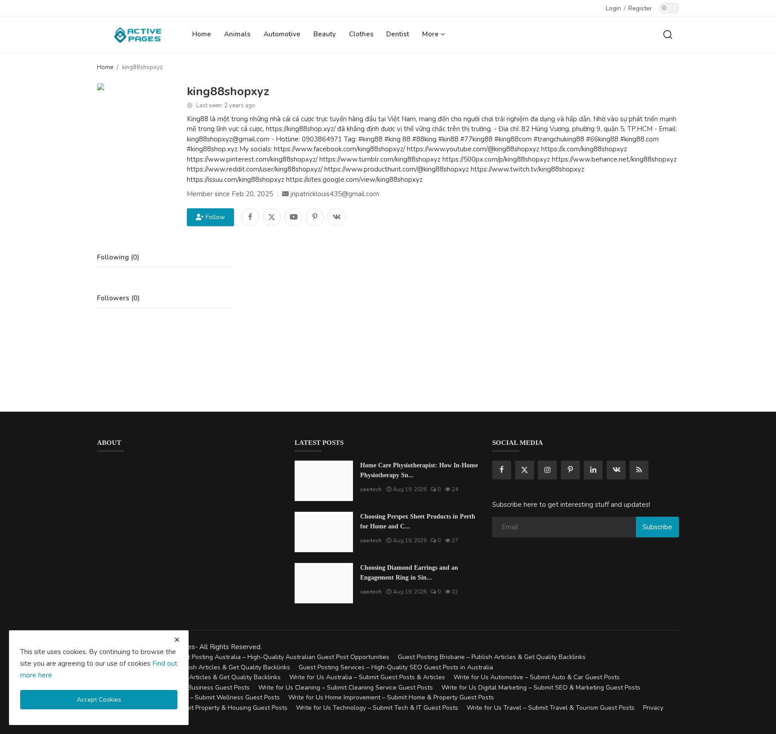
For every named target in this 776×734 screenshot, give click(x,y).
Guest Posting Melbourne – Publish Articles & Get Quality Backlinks (193, 667)
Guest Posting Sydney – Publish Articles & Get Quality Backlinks (189, 677)
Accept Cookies (99, 699)
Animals (237, 34)
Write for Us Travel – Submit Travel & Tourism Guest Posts (551, 707)
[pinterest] (570, 470)
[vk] (616, 470)
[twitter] (524, 470)
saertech (371, 489)
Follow (213, 217)
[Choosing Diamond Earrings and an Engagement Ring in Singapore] (324, 583)
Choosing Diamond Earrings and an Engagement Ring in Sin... (409, 572)
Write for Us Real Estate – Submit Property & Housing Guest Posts (192, 707)
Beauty (324, 34)
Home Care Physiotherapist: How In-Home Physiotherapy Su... (419, 470)
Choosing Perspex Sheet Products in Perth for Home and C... (417, 521)
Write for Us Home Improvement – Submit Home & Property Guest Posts (391, 697)
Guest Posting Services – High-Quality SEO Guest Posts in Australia (396, 667)
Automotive (282, 34)
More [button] (431, 34)
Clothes (361, 34)
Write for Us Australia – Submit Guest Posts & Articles (367, 677)
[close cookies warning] (177, 640)
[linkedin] (593, 470)
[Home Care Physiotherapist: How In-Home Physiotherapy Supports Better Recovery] (324, 481)
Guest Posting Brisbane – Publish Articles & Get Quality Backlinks (492, 657)
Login (613, 8)
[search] (668, 34)
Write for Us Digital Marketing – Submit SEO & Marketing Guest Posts (540, 687)
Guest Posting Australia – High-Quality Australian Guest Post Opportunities (281, 657)
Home (201, 34)
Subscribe (657, 527)
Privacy (653, 707)
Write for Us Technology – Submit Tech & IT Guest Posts (377, 707)
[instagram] (547, 470)
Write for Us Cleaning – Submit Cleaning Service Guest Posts (345, 687)
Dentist (397, 34)
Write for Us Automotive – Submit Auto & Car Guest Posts (537, 677)
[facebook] (501, 470)
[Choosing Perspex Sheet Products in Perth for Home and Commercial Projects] (324, 532)
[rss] (639, 470)
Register (640, 8)
